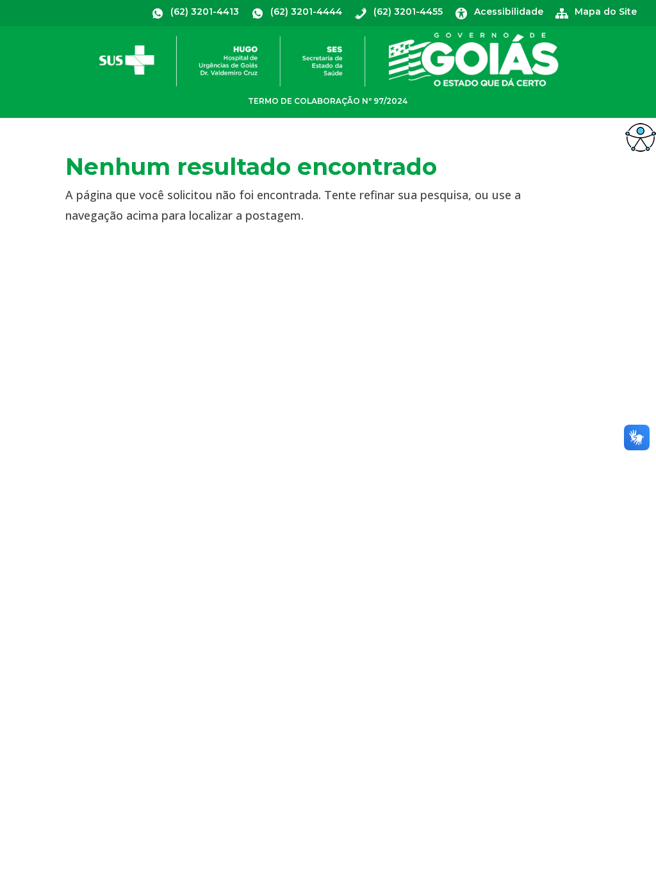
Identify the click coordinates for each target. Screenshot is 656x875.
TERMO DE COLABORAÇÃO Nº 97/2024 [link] (327, 101)
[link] (640, 137)
